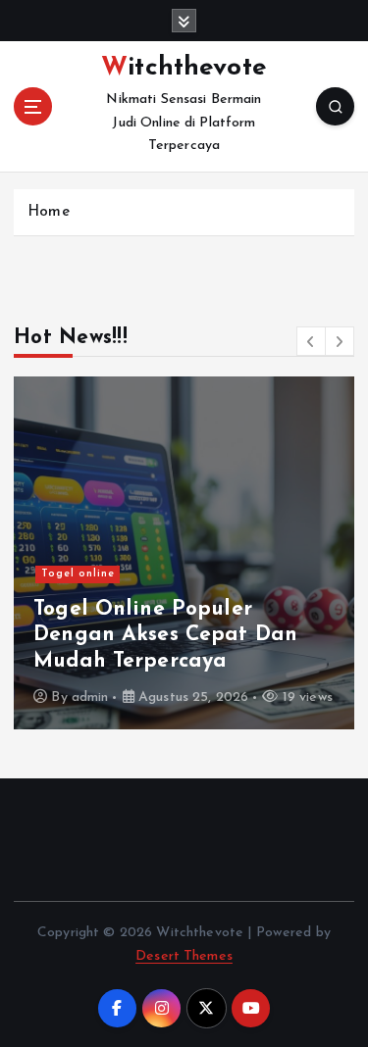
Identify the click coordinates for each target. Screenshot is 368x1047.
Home (48, 212)
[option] (184, 552)
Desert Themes (184, 956)
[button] (311, 341)
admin (90, 697)
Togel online (78, 574)
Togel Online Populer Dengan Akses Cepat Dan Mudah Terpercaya (165, 635)
